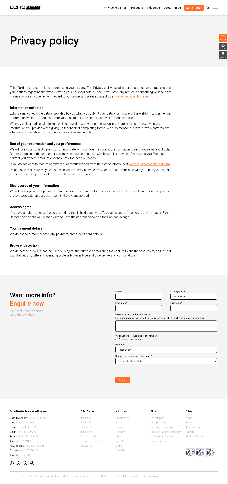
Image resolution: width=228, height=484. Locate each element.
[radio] (166, 339)
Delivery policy (150, 476)
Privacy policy (80, 476)
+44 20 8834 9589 (38, 417)
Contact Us (86, 445)
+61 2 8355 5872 (29, 441)
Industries (153, 7)
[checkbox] (166, 339)
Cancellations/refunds (127, 476)
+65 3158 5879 (24, 455)
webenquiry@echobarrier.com (135, 96)
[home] (25, 7)
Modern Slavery (194, 436)
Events (119, 427)
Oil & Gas (120, 441)
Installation (86, 431)
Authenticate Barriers (162, 436)
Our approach (158, 422)
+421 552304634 (29, 450)
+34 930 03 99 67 (26, 431)
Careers (190, 431)
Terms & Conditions (102, 476)
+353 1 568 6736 (28, 427)
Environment (157, 417)
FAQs (189, 422)
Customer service (90, 441)
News (189, 417)
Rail (117, 422)
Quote (168, 7)
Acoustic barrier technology (166, 431)
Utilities (119, 436)
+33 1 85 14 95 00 (29, 436)
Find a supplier (158, 441)
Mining (119, 445)
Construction (122, 417)
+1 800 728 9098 (25, 422)
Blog (178, 7)
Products (137, 7)
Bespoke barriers (89, 436)
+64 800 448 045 (35, 445)
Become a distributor (162, 427)
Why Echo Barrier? (116, 7)
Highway (120, 431)
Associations (193, 427)
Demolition (121, 450)
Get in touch (194, 7)
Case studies (87, 427)
